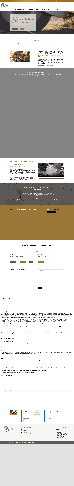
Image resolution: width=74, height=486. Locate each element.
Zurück (69, 393)
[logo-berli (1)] (5, 3)
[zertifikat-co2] (37, 409)
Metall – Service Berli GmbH (16, 442)
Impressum (25, 442)
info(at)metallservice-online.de (27, 433)
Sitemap (33, 442)
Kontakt (22, 442)
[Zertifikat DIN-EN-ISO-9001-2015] (25, 409)
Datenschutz (30, 442)
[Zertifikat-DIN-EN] (48, 409)
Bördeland (47, 317)
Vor (71, 393)
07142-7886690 (26, 432)
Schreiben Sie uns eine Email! (7, 390)
